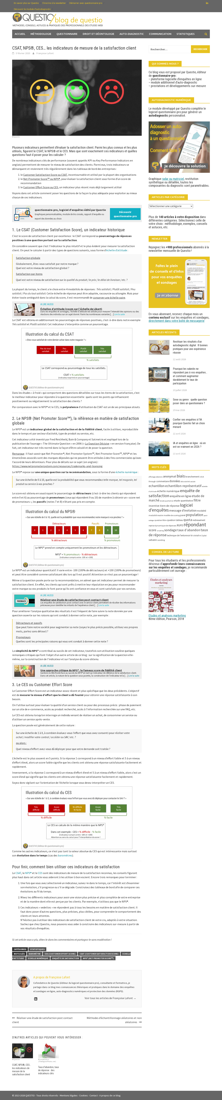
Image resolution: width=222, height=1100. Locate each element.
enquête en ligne (180, 496)
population (194, 514)
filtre (197, 500)
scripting (160, 530)
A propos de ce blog (110, 1095)
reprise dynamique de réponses (162, 525)
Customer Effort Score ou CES (40, 187)
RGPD (180, 525)
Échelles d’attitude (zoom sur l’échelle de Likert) (71, 309)
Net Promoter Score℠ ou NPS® (41, 179)
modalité (201, 510)
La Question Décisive (97, 443)
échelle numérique (126, 472)
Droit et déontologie (98, 33)
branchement (192, 476)
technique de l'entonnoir (178, 535)
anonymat (169, 476)
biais (181, 476)
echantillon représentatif (183, 486)
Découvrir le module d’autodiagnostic (32, 9)
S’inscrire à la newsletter (54, 3)
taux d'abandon (188, 530)
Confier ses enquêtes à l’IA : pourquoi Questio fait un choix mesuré (189, 423)
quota (187, 520)
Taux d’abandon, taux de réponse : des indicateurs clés (48, 1070)
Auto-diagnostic (131, 33)
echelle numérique (38, 958)
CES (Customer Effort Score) (60, 953)
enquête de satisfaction (65, 958)
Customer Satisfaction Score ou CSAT (45, 174)
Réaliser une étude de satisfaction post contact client (74, 600)
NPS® (28, 873)
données (174, 481)
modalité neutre (156, 515)
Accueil (20, 33)
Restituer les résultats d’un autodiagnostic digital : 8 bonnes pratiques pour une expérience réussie (190, 347)
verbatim (153, 540)
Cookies (83, 1095)
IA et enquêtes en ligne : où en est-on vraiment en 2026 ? (189, 444)
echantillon (157, 486)
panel (182, 515)
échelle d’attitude (116, 250)
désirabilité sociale (188, 481)
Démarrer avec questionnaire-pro (85, 3)
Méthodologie (41, 33)
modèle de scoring (172, 515)
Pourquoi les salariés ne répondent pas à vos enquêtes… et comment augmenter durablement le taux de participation (190, 376)
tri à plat (203, 535)
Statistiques (186, 33)
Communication (160, 33)
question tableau (175, 520)
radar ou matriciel (173, 179)
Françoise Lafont (45, 53)
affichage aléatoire (156, 477)
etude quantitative (183, 500)
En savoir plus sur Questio (26, 3)
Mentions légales (69, 1095)
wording (161, 540)
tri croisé (195, 535)
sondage (170, 530)
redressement (199, 520)
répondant (195, 524)
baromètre (35, 953)
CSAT (18, 873)
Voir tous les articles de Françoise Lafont (110, 998)
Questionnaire (67, 33)
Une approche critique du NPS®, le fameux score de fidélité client (81, 670)
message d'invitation (183, 510)
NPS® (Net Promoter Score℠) (98, 958)
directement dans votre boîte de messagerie (176, 321)
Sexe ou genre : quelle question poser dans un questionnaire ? (190, 401)
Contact (93, 1095)
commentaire (162, 481)
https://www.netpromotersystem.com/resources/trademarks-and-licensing (57, 466)
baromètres (65, 855)
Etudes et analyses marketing (167, 615)
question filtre (160, 520)
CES (40, 873)
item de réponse (170, 505)
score (152, 530)
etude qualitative (166, 501)
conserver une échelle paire (109, 297)
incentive (154, 505)
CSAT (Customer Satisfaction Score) (99, 953)
